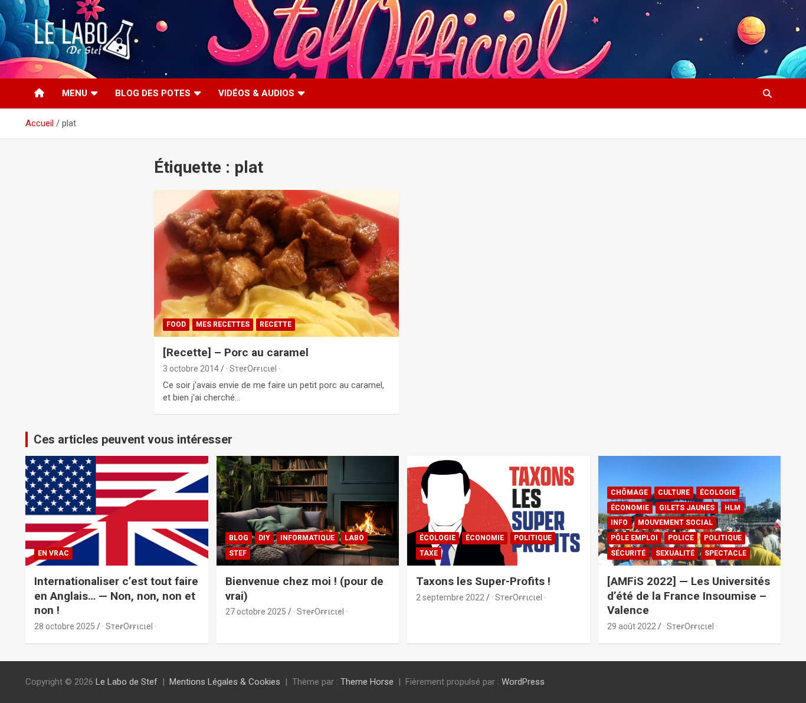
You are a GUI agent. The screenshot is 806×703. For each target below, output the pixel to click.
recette (275, 324)
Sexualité (675, 553)
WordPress (523, 681)
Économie (485, 538)
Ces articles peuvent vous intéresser (133, 439)
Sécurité (628, 553)
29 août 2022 (631, 626)
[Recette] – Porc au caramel (236, 352)
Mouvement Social (675, 522)
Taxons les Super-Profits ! (483, 581)
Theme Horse (367, 681)
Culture (674, 492)
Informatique (307, 538)
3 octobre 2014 (191, 368)
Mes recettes (223, 324)
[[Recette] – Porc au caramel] (276, 263)
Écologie (438, 538)
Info (619, 522)
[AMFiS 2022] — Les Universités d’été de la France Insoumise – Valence (688, 595)
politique (533, 538)
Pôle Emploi (634, 538)
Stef (238, 553)
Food (176, 324)
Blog (238, 538)
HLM (733, 508)
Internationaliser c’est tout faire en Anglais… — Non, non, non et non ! (116, 595)
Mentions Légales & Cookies (224, 681)
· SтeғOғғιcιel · (253, 368)
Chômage (629, 492)
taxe (429, 553)
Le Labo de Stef (127, 681)
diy (264, 538)
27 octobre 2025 (255, 611)
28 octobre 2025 (64, 626)
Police (681, 538)
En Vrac (53, 553)
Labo (354, 538)
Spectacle (725, 553)
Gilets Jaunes (687, 508)
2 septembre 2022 (450, 597)
